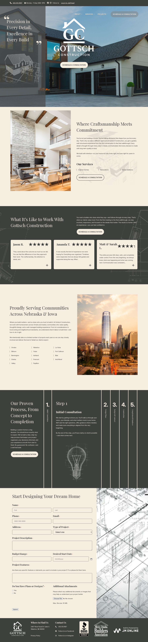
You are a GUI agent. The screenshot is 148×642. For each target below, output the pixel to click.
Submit (15, 609)
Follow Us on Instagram (66, 635)
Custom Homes (83, 170)
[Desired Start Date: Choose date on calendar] (91, 559)
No (15, 593)
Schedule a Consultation (124, 14)
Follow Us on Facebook (66, 631)
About (78, 14)
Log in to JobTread (67, 3)
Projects (102, 14)
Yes (15, 590)
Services (89, 14)
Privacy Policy (35, 635)
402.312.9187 (17, 3)
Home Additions (127, 170)
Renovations (104, 170)
